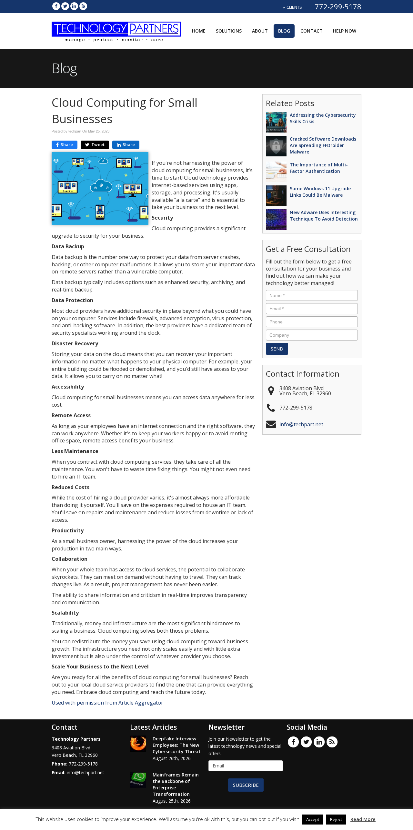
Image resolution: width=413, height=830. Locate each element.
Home (199, 31)
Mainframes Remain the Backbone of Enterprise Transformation (176, 784)
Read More (363, 819)
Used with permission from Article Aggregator (107, 702)
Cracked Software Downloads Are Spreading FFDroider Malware (323, 145)
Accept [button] (312, 819)
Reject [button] (336, 819)
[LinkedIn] (74, 6)
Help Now (344, 31)
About (260, 31)
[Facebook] (56, 6)
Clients (294, 7)
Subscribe (246, 785)
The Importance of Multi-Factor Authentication (319, 168)
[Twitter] (65, 6)
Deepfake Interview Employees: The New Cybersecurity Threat (177, 745)
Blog (284, 31)
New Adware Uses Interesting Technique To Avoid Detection (324, 215)
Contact (311, 31)
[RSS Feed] (83, 6)
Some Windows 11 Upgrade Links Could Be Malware (320, 191)
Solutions (229, 31)
